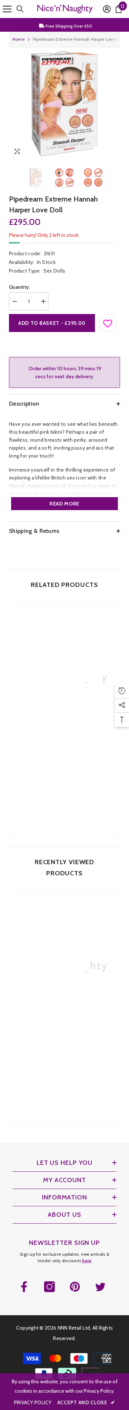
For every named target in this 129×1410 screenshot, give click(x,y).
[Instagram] (49, 1287)
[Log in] (106, 9)
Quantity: (19, 287)
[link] (64, 762)
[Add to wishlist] (108, 321)
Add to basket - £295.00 (52, 323)
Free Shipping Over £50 (68, 24)
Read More (64, 503)
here (86, 1260)
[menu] (7, 9)
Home (19, 39)
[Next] (113, 152)
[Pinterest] (75, 1287)
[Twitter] (100, 1287)
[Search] (20, 9)
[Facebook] (24, 1287)
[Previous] (100, 152)
